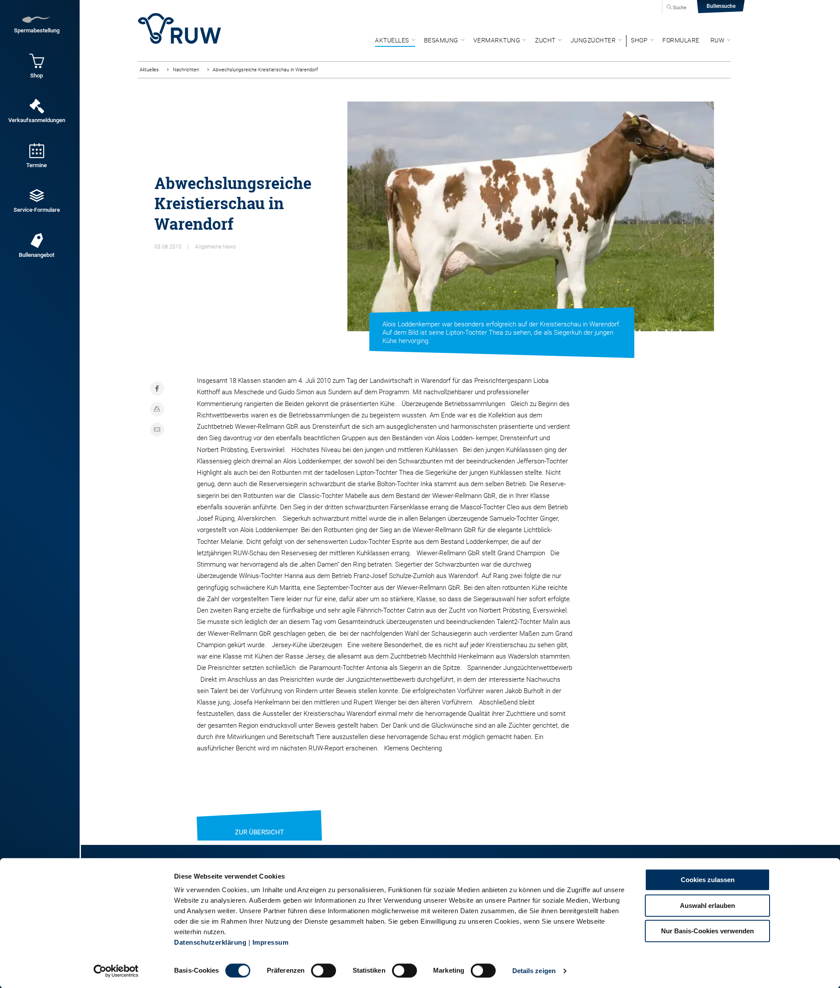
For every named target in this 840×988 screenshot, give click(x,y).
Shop (639, 40)
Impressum (270, 942)
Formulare (681, 40)
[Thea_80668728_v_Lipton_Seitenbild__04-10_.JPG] (530, 216)
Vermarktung (497, 40)
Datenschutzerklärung (210, 942)
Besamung (441, 40)
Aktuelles (392, 40)
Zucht (545, 40)
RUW (717, 40)
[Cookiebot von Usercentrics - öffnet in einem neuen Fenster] (116, 970)
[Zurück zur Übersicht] (259, 821)
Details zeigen (534, 970)
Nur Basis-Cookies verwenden (707, 931)
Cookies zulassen (708, 879)
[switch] (323, 970)
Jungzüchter (593, 40)
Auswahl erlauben (707, 905)
